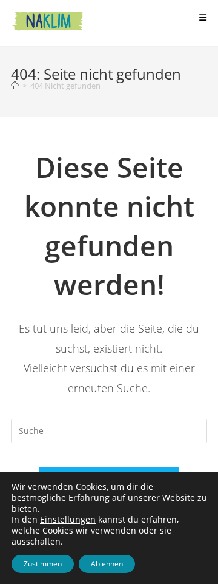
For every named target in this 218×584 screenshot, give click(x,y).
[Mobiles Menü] (203, 17)
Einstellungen (68, 519)
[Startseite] (15, 85)
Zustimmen (43, 564)
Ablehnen (107, 564)
